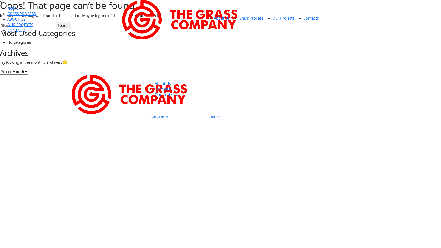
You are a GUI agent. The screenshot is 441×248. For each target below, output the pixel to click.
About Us (222, 18)
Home (13, 8)
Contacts (311, 18)
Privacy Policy (157, 117)
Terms (215, 117)
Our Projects (283, 18)
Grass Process (251, 18)
